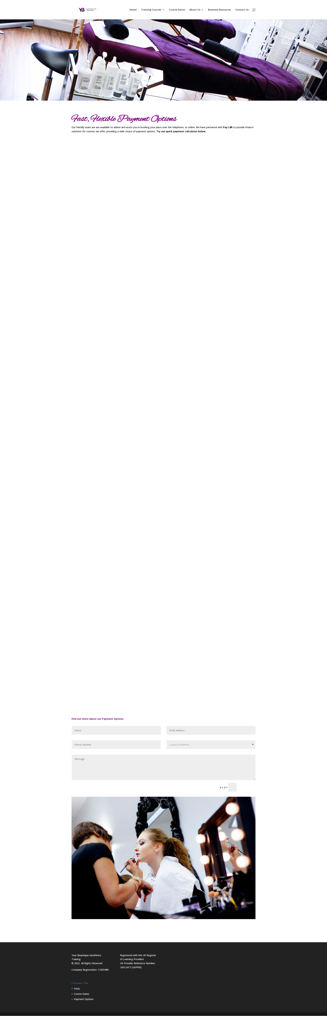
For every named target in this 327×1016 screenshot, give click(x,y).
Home (133, 9)
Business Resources (219, 9)
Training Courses (151, 9)
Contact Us (242, 9)
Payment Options (84, 999)
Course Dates (177, 9)
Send (248, 787)
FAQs (77, 988)
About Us (194, 9)
